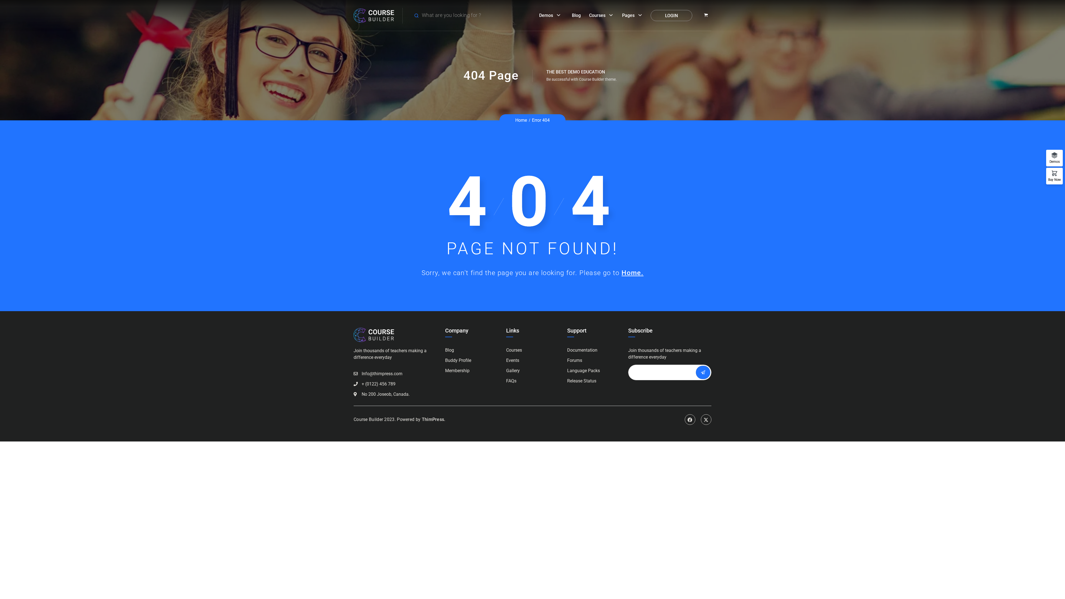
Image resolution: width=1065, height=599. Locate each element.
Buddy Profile (458, 360)
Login (671, 15)
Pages (628, 15)
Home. (632, 273)
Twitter (706, 419)
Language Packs (583, 370)
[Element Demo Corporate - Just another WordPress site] (374, 15)
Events (512, 360)
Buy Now (1054, 179)
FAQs (511, 381)
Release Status (581, 381)
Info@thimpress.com (382, 373)
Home (521, 120)
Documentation (582, 350)
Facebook (690, 419)
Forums (574, 360)
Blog (576, 15)
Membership (457, 370)
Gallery (513, 370)
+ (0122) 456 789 (378, 384)
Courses (597, 15)
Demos (546, 15)
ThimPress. (433, 419)
